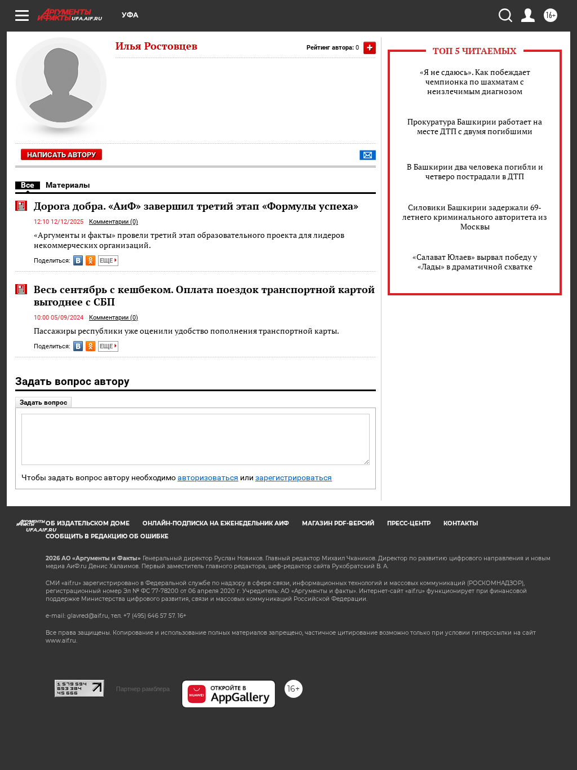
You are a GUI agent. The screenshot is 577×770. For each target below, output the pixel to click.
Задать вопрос (43, 402)
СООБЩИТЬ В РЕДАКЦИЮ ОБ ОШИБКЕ (107, 536)
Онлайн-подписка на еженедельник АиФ (216, 523)
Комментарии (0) (113, 221)
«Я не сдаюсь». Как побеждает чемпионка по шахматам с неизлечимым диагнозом (475, 81)
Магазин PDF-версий (338, 523)
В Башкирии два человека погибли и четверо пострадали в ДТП (475, 171)
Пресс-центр (408, 523)
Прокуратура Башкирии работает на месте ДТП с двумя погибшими (474, 126)
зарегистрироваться (293, 478)
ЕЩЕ (107, 260)
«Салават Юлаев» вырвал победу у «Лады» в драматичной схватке (474, 261)
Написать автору (61, 155)
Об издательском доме (88, 523)
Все (27, 184)
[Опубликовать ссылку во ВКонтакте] (78, 260)
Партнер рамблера (143, 688)
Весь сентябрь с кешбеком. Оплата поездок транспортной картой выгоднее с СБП (204, 295)
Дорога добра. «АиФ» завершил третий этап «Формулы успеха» (196, 206)
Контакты (460, 523)
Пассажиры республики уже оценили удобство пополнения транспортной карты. (186, 330)
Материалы (68, 184)
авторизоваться (207, 478)
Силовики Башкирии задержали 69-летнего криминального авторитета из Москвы (474, 216)
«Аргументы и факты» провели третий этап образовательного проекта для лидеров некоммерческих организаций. (189, 240)
